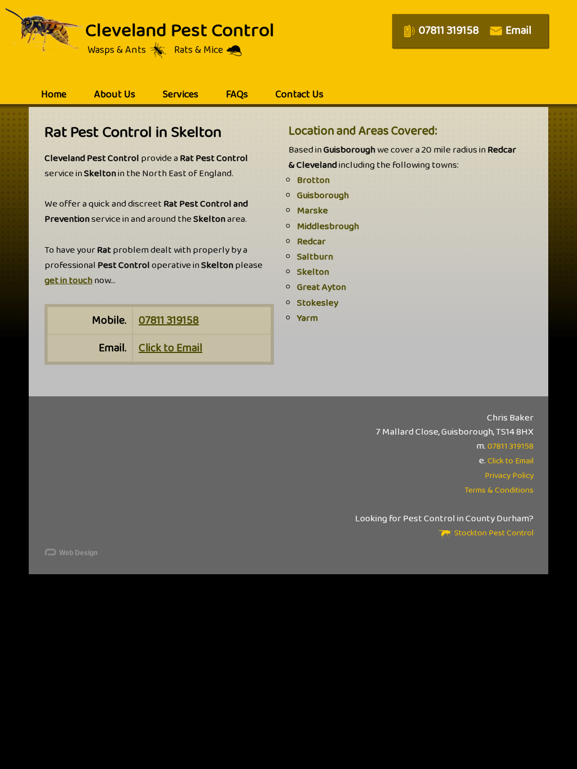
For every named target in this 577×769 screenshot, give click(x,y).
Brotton (313, 180)
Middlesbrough (328, 226)
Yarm (307, 318)
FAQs (237, 94)
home (53, 94)
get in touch (68, 280)
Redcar (311, 241)
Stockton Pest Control (493, 533)
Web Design (77, 553)
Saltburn (315, 257)
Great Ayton (321, 287)
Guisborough (323, 195)
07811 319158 (169, 320)
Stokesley (317, 303)
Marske (312, 210)
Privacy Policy (509, 475)
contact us (299, 94)
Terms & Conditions (499, 490)
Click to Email (170, 348)
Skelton (313, 272)
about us (114, 94)
